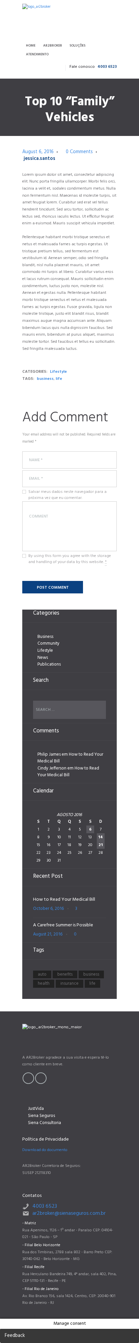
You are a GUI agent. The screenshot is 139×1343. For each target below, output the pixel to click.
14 (100, 837)
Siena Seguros (41, 1115)
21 (101, 845)
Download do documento (44, 1150)
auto (42, 974)
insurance (69, 983)
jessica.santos (39, 159)
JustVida (36, 1108)
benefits (65, 974)
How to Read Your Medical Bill (70, 758)
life (59, 378)
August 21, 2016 (47, 934)
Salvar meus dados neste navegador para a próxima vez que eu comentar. (67, 495)
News (42, 657)
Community (48, 643)
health (44, 983)
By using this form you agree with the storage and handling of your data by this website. (69, 559)
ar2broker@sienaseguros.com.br (69, 1213)
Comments (79, 152)
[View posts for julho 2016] (39, 815)
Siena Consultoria (44, 1122)
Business (45, 636)
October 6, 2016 (48, 908)
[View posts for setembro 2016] (100, 815)
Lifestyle (58, 371)
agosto (69, 814)
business (45, 378)
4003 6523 (107, 66)
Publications (49, 664)
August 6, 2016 (38, 152)
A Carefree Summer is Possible (63, 925)
